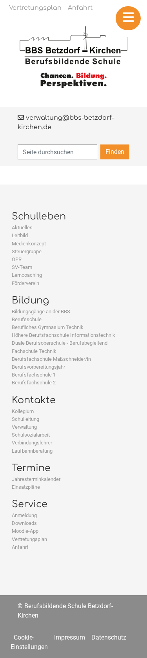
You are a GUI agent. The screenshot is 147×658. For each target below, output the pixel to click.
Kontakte (34, 400)
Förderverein (25, 283)
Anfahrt (20, 547)
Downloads (24, 523)
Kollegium (23, 411)
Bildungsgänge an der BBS (41, 311)
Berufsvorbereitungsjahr (38, 367)
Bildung (30, 300)
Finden (114, 151)
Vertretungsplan (29, 539)
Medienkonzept (29, 244)
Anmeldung (24, 515)
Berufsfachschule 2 (34, 383)
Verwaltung (24, 427)
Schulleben (39, 216)
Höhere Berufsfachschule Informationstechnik (63, 335)
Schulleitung (25, 419)
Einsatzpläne (26, 487)
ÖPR (17, 259)
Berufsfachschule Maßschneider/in (51, 359)
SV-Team (22, 267)
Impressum (69, 637)
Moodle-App (25, 531)
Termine (31, 468)
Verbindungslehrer (32, 443)
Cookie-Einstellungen (29, 642)
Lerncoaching (27, 275)
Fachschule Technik (34, 351)
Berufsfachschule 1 (34, 375)
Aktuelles (22, 227)
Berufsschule (27, 319)
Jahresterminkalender (36, 479)
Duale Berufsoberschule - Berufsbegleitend (59, 343)
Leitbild (20, 235)
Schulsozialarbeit (31, 435)
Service (29, 504)
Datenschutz (108, 637)
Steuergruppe (27, 251)
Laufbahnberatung (32, 451)
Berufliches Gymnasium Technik (47, 327)
